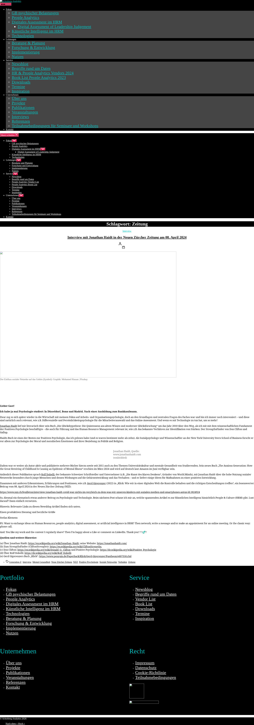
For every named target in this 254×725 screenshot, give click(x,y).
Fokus (9, 9)
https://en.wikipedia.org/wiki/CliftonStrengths (75, 546)
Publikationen (23, 107)
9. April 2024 (131, 248)
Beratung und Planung (22, 163)
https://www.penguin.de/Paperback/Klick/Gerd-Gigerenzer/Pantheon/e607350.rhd (85, 556)
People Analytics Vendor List (25, 182)
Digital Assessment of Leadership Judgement (54, 26)
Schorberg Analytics (36, 718)
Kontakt (9, 129)
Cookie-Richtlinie (150, 672)
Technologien (23, 36)
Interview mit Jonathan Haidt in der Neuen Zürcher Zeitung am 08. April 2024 (127, 237)
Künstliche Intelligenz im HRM (37, 31)
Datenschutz (146, 667)
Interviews (20, 116)
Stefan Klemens (133, 244)
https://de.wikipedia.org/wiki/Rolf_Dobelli (48, 553)
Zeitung (131, 562)
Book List (143, 603)
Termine (18, 86)
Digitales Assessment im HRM (37, 22)
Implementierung (26, 52)
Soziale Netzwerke (108, 562)
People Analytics (25, 17)
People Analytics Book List (24, 184)
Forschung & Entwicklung (33, 47)
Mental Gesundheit (41, 562)
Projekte (18, 103)
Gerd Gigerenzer (96, 483)
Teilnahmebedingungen (155, 677)
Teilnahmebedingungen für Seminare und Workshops (55, 126)
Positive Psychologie (88, 562)
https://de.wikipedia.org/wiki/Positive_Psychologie (128, 549)
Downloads (21, 82)
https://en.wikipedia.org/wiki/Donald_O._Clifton (44, 549)
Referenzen (21, 121)
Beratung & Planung (28, 43)
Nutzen (18, 56)
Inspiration (21, 91)
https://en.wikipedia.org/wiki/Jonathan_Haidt (53, 543)
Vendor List (145, 599)
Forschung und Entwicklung (25, 165)
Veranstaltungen (25, 112)
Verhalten (122, 562)
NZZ (75, 562)
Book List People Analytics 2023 (39, 77)
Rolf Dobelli (48, 474)
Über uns (19, 98)
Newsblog (20, 64)
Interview (127, 231)
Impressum (144, 662)
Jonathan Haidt (8, 426)
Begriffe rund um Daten (31, 68)
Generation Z (15, 562)
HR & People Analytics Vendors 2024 (43, 73)
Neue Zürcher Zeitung (61, 562)
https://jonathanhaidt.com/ (112, 543)
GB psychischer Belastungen (35, 13)
